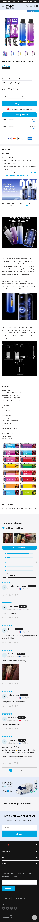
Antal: (4, 96)
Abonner (19, 834)
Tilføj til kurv (19, 104)
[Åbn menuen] (3, 6)
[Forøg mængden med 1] (22, 96)
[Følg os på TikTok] (15, 908)
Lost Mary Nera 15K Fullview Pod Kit (18, 175)
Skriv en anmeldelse (19, 547)
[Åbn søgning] (27, 6)
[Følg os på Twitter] (7, 908)
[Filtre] (4, 575)
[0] (35, 6)
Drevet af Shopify (7, 918)
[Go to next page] (32, 770)
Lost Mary (5, 72)
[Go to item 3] (30, 538)
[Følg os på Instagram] (11, 908)
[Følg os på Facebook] (3, 908)
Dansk (5, 898)
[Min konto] (31, 6)
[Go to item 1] (8, 538)
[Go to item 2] (19, 538)
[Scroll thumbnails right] (34, 538)
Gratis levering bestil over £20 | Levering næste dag (19, 1)
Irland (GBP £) (18, 898)
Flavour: (14, 79)
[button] (6, 66)
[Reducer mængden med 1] (10, 96)
